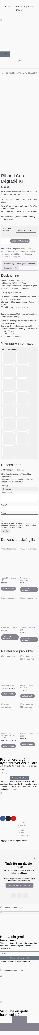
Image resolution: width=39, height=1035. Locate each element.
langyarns (5, 254)
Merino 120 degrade (7, 229)
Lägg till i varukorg (20, 241)
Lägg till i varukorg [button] (26, 589)
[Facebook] (2, 818)
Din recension (7, 492)
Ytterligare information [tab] (26, 264)
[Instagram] (8, 818)
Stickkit (8, 73)
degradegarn (31, 251)
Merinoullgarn (14, 256)
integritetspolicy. (12, 789)
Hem (3, 73)
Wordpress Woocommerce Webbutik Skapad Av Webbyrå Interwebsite (19, 843)
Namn (4, 505)
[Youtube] (13, 818)
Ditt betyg (5, 486)
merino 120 (14, 254)
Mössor (15, 73)
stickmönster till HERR (9, 251)
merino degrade (25, 254)
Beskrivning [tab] (9, 264)
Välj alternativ (8, 588)
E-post (4, 513)
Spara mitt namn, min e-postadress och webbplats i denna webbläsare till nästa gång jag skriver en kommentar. (18, 525)
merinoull (4, 256)
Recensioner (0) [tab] (10, 268)
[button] (19, 68)
